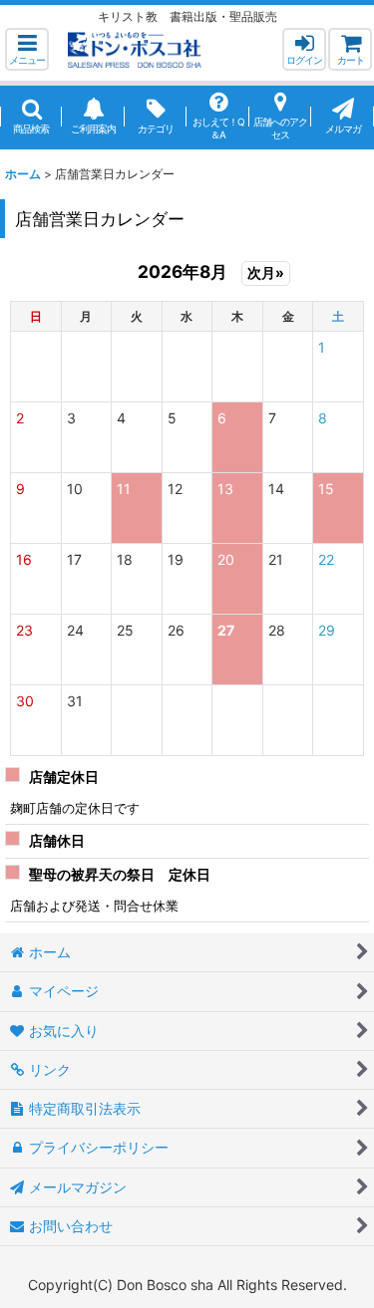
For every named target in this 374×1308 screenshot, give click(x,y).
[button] (27, 49)
